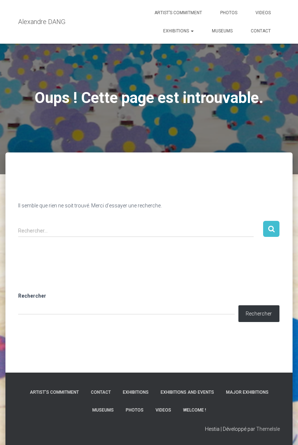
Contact (261, 30)
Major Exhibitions (247, 392)
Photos (228, 12)
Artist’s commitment (178, 12)
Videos (263, 12)
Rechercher (32, 296)
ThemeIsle (268, 429)
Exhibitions (176, 30)
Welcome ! (194, 410)
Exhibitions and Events (187, 392)
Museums (222, 30)
